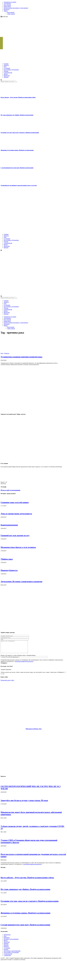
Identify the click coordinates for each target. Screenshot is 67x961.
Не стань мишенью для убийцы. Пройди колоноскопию (17, 115)
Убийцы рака (7, 559)
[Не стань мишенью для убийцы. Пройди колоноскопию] (7, 112)
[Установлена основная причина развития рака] (13, 352)
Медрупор (7, 75)
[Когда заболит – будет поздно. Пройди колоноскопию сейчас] (7, 94)
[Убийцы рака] (4, 555)
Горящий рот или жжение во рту (15, 535)
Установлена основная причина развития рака (21, 357)
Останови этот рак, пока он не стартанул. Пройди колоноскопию (20, 132)
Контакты (6, 9)
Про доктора (7, 5)
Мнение (6, 77)
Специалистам (8, 72)
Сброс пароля (11, 14)
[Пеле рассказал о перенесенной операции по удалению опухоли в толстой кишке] (4, 850)
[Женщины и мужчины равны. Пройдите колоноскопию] (7, 147)
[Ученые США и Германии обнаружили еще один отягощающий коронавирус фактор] (4, 836)
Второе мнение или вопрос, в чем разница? (16, 8)
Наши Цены (7, 6)
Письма (6, 71)
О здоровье (7, 68)
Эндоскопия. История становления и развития (21, 581)
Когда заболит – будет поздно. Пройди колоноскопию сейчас (18, 97)
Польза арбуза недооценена (10, 490)
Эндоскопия (7, 3)
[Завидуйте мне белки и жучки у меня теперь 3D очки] (4, 797)
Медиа (6, 74)
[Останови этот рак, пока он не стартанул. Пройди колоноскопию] (7, 129)
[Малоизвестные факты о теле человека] (4, 543)
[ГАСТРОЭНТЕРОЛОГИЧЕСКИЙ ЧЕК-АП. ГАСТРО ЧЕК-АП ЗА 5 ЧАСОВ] (4, 783)
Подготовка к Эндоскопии (11, 69)
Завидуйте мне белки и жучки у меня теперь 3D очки (24, 800)
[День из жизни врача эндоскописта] (4, 510)
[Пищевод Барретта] (4, 567)
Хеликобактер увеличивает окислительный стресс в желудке (19, 185)
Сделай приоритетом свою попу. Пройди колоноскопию (17, 167)
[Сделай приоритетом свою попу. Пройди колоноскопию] (7, 164)
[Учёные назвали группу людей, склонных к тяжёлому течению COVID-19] (4, 822)
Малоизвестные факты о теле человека (18, 547)
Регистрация (10, 12)
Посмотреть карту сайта (7, 680)
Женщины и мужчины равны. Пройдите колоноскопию (17, 150)
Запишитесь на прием (10, 2)
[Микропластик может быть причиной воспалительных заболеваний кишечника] (4, 808)
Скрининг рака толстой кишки (15, 502)
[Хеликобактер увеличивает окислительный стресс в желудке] (7, 182)
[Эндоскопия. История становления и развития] (4, 578)
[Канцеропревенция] (4, 521)
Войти (6, 11)
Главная (6, 63)
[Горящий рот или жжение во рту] (4, 532)
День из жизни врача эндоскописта (16, 514)
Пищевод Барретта (9, 570)
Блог (5, 66)
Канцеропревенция (9, 525)
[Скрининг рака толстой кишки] (4, 499)
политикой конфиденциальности (24, 661)
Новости (6, 65)
